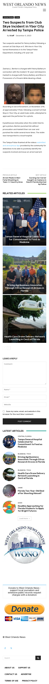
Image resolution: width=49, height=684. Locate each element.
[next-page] (8, 348)
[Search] (38, 658)
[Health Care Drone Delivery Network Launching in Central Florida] (24, 319)
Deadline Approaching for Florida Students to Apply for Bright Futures (31, 508)
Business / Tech (24, 454)
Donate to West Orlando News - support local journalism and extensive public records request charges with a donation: (24, 591)
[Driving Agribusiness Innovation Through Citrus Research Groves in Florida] (24, 270)
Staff (12, 35)
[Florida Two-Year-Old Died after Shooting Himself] (9, 490)
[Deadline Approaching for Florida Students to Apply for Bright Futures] (9, 507)
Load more (23, 518)
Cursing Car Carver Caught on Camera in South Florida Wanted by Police (36, 181)
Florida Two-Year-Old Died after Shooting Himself (31, 492)
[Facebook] (5, 648)
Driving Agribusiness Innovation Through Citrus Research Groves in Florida (24, 288)
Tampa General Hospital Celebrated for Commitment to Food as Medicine (24, 239)
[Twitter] (11, 648)
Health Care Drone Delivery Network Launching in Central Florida (24, 338)
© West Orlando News (14, 637)
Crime (17, 17)
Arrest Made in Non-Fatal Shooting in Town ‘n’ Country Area (13, 180)
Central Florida (8, 17)
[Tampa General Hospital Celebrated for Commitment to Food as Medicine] (24, 222)
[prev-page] (4, 348)
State (20, 503)
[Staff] (5, 35)
